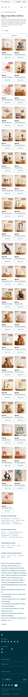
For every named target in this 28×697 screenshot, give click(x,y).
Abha (8, 557)
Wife (8, 545)
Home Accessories (17, 523)
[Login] (22, 7)
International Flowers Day (15, 532)
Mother (3, 547)
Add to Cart (7, 57)
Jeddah (9, 555)
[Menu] (2, 7)
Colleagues (10, 547)
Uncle (13, 545)
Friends (3, 545)
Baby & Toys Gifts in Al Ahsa (10, 12)
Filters (15, 35)
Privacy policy (15, 693)
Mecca (14, 555)
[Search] (6, 7)
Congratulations (5, 535)
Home (2, 12)
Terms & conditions (5, 693)
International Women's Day (16, 537)
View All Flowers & (6, 518)
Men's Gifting (15, 522)
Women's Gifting (5, 522)
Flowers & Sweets (5, 523)
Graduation (15, 535)
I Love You (4, 537)
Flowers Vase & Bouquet (7, 520)
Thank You (4, 532)
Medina (3, 557)
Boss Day (3, 533)
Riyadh (3, 555)
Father (19, 545)
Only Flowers (16, 518)
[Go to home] (13, 7)
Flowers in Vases (20, 520)
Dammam (21, 555)
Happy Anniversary (13, 533)
